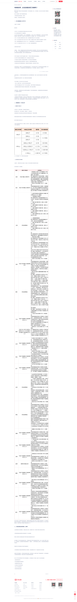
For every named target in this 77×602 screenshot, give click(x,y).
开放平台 (24, 588)
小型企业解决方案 (16, 588)
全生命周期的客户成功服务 (17, 591)
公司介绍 (40, 584)
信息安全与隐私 (25, 587)
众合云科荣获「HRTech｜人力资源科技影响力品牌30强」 (58, 33)
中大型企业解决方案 (16, 587)
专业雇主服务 (16, 584)
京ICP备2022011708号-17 (50, 598)
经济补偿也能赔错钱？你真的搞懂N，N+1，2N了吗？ (58, 35)
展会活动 (32, 584)
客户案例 (35, 1)
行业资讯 (32, 587)
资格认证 (40, 587)
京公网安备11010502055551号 (42, 598)
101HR (24, 584)
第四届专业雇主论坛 (33, 588)
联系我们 (40, 588)
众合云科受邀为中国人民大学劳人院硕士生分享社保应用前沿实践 (58, 32)
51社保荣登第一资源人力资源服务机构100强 (58, 34)
